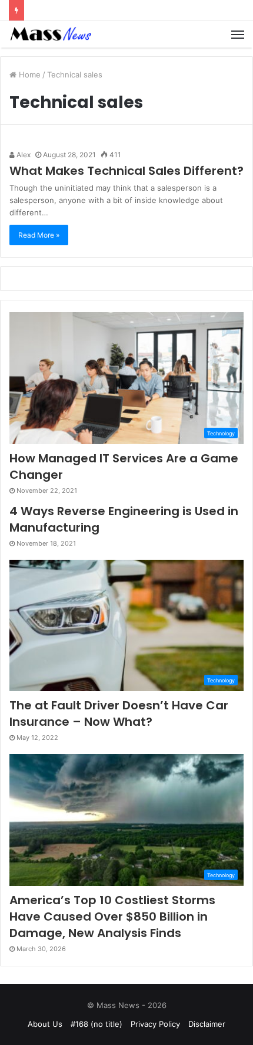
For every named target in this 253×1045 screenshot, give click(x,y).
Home (28, 74)
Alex (23, 154)
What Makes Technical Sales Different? (126, 171)
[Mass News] (50, 34)
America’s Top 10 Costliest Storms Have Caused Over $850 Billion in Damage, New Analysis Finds (112, 916)
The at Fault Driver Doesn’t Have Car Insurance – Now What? (118, 713)
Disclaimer (206, 1024)
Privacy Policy (155, 1024)
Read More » (38, 235)
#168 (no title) (96, 1024)
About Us (45, 1024)
